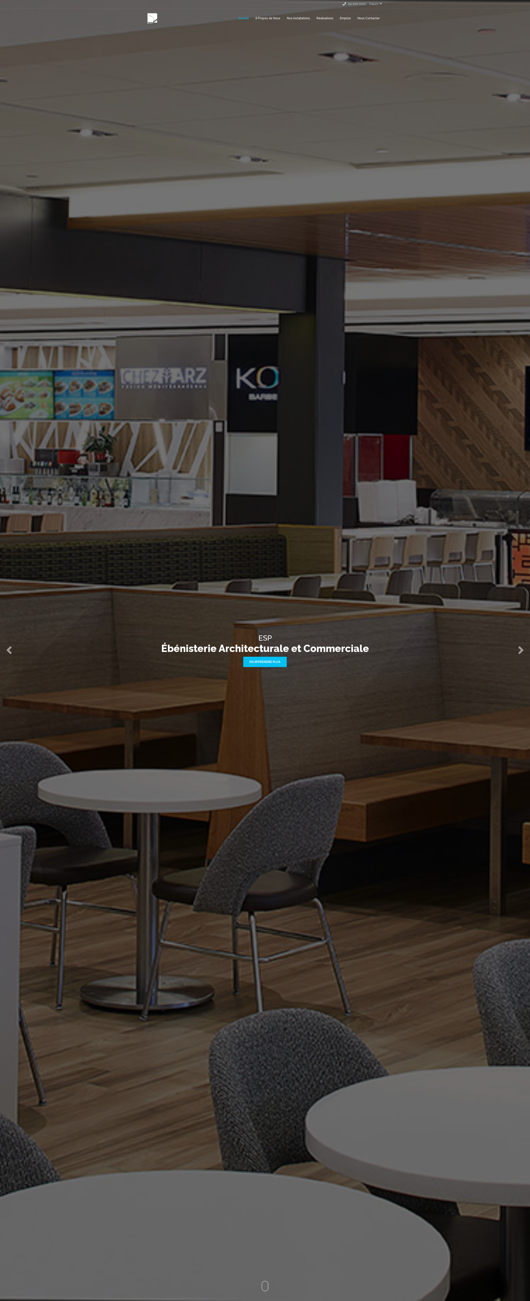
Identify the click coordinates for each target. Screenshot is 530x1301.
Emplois (345, 18)
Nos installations (298, 18)
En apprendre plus (265, 667)
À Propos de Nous (267, 18)
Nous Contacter (369, 18)
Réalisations (325, 18)
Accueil (243, 18)
